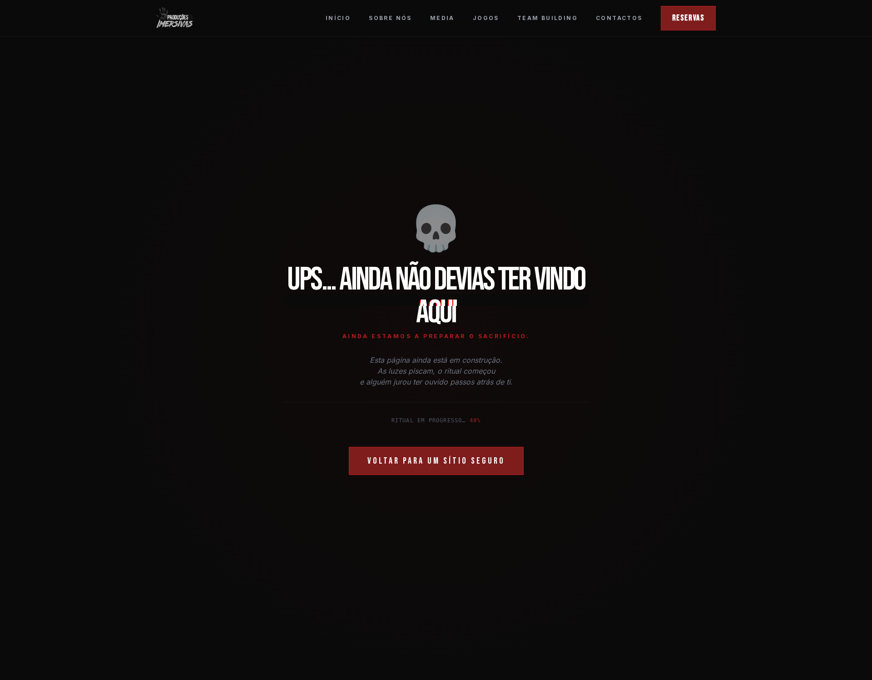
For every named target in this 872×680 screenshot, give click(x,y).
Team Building (547, 18)
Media (442, 18)
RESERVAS (688, 18)
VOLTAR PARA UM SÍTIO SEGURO (436, 460)
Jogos (486, 18)
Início (338, 18)
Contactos (619, 18)
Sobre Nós (390, 18)
